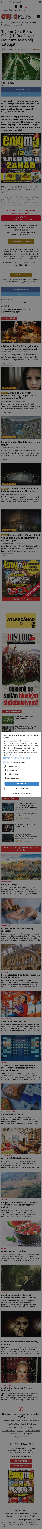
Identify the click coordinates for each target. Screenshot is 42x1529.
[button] (21, 758)
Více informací (16, 755)
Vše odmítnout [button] (22, 789)
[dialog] (21, 764)
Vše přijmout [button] (22, 783)
